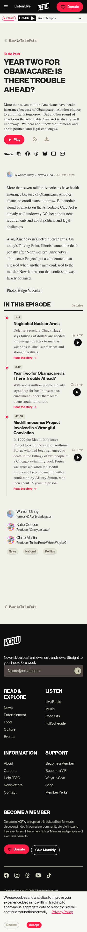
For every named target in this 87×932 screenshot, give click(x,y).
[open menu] (7, 6)
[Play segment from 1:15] (6, 318)
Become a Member (59, 763)
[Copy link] (18, 154)
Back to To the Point (22, 40)
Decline (11, 925)
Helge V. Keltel (29, 290)
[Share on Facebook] (27, 154)
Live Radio (53, 702)
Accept (34, 925)
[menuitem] (47, 139)
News (12, 551)
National (30, 551)
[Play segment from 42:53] (6, 417)
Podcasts (52, 716)
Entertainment (15, 715)
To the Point (12, 54)
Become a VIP (55, 771)
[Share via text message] (53, 154)
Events (9, 737)
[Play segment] (78, 342)
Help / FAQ (12, 778)
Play (17, 139)
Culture (9, 729)
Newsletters (13, 785)
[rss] (35, 140)
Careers (10, 771)
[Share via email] (62, 154)
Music (50, 709)
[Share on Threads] (36, 154)
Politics (50, 551)
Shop (49, 785)
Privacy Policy (62, 912)
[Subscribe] (77, 670)
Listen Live (22, 6)
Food (8, 722)
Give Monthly (45, 850)
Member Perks (56, 792)
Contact (10, 792)
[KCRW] (12, 645)
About (8, 763)
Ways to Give (55, 778)
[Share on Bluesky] (45, 154)
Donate (73, 7)
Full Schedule (55, 723)
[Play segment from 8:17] (6, 367)
